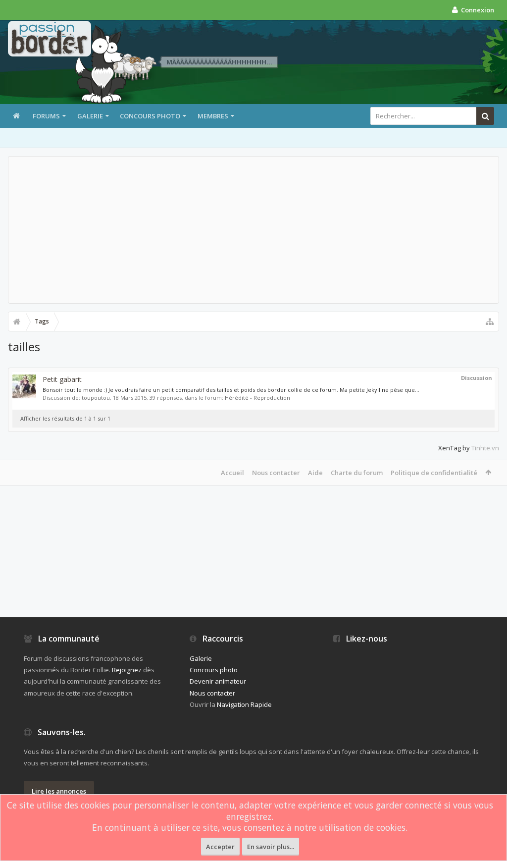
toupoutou (96, 397)
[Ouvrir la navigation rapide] (490, 321)
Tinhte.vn (485, 447)
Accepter (220, 846)
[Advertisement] (253, 230)
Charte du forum (357, 472)
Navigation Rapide (244, 704)
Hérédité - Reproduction (257, 397)
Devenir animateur (218, 681)
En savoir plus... (270, 846)
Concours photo (150, 115)
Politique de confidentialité (434, 472)
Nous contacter (276, 472)
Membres (213, 115)
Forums (46, 115)
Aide (315, 472)
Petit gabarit (62, 379)
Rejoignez (127, 669)
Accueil (232, 472)
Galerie (90, 115)
